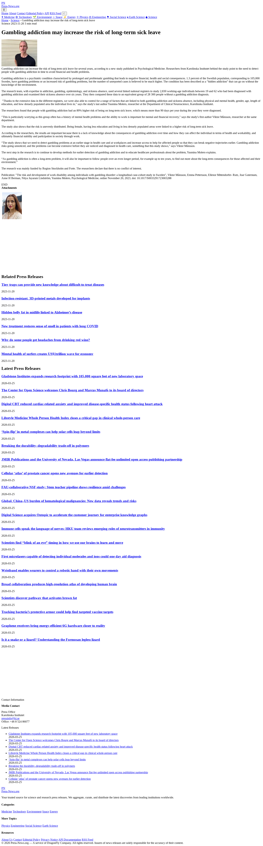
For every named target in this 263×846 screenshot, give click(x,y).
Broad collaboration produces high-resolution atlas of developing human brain (59, 584)
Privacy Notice (49, 839)
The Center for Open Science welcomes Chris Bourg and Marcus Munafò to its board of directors (72, 390)
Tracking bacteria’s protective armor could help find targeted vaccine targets (57, 612)
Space (57, 17)
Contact (21, 13)
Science (151, 17)
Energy (69, 17)
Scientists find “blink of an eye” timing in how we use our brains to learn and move (62, 542)
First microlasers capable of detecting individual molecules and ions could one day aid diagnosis (71, 556)
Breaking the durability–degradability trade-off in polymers (45, 446)
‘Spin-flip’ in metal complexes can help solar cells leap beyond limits (50, 432)
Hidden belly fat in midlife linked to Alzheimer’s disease (41, 312)
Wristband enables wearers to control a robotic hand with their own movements (59, 570)
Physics (82, 17)
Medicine (8, 17)
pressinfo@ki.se (10, 718)
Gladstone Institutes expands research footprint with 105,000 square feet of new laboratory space (72, 376)
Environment (42, 17)
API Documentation (69, 839)
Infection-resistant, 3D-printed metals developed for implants (45, 298)
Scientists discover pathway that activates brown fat (39, 598)
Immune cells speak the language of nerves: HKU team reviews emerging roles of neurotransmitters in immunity (83, 529)
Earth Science (136, 17)
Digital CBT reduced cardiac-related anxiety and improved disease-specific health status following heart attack (82, 404)
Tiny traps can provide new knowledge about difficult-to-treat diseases (52, 284)
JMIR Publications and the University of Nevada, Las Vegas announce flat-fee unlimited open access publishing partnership (91, 459)
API (46, 13)
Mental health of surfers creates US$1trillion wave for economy (47, 354)
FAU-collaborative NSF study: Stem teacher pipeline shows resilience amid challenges (63, 487)
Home (4, 13)
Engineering (97, 17)
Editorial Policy (35, 13)
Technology (23, 17)
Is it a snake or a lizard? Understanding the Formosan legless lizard (50, 639)
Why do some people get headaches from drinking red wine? (45, 340)
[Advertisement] (108, 246)
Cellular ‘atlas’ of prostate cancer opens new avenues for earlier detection (54, 473)
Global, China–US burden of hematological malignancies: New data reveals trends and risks (68, 501)
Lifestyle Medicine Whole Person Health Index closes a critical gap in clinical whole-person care (70, 418)
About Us (7, 839)
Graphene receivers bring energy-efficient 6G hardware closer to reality (53, 626)
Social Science (116, 17)
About (12, 13)
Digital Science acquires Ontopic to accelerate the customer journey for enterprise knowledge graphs (74, 515)
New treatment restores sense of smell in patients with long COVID (49, 326)
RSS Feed (55, 13)
